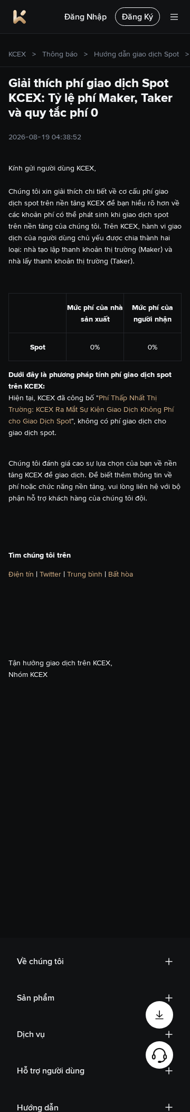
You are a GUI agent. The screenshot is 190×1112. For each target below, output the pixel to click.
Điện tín (22, 574)
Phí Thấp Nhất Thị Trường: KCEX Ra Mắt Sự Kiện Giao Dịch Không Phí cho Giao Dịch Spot (91, 409)
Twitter (51, 574)
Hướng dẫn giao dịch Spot (136, 54)
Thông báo (60, 54)
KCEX (17, 54)
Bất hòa (120, 574)
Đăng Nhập (85, 16)
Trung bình (85, 574)
